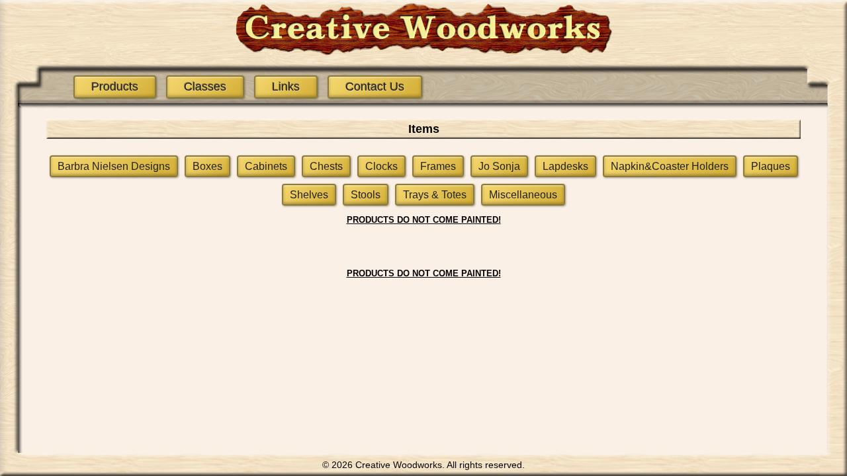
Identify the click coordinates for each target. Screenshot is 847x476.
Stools (365, 194)
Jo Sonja (499, 166)
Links (286, 86)
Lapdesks (565, 166)
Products (114, 86)
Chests (326, 166)
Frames (438, 166)
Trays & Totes (435, 194)
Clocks (381, 166)
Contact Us (374, 86)
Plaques (770, 166)
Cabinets (266, 166)
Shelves (309, 194)
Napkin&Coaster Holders (670, 166)
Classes (205, 86)
